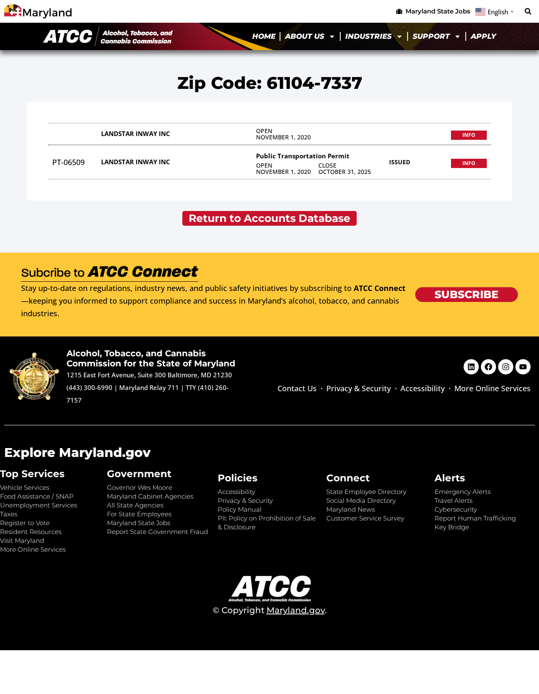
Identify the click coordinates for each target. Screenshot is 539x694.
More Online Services (492, 388)
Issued (399, 162)
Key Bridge (452, 527)
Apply (483, 36)
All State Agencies (135, 505)
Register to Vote (25, 523)
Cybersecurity (456, 509)
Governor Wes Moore (139, 487)
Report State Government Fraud (157, 532)
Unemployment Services (38, 505)
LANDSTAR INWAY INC (135, 133)
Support (431, 36)
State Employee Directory (366, 492)
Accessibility (422, 388)
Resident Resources (30, 532)
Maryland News (350, 509)
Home (263, 36)
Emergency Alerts (463, 492)
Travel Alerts (453, 500)
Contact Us (297, 388)
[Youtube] (523, 366)
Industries (368, 36)
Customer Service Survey (365, 518)
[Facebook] (488, 366)
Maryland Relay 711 (150, 387)
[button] (528, 12)
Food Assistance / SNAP (37, 496)
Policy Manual (239, 509)
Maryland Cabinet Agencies (150, 496)
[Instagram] (505, 366)
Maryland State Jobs (138, 523)
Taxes (8, 514)
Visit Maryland (22, 541)
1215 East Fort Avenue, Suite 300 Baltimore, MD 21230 (149, 375)
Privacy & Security (358, 388)
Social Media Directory (361, 500)
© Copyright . (270, 610)
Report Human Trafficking (475, 518)
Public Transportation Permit (303, 156)
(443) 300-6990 (89, 387)
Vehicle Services (24, 487)
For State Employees (139, 514)
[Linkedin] (471, 366)
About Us (304, 36)
